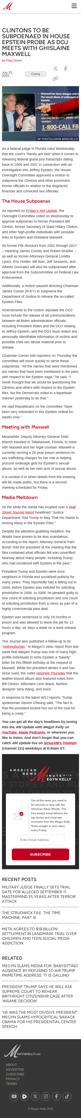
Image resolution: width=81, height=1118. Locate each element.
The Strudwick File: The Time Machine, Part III (31, 915)
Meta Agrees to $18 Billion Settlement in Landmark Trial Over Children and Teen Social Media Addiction (39, 936)
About (11, 1065)
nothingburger (14, 647)
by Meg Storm (12, 60)
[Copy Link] (55, 79)
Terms (11, 1083)
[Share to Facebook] (65, 69)
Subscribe (15, 1074)
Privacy (13, 1079)
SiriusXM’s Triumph (60, 743)
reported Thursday (50, 673)
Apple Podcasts (31, 732)
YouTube (9, 732)
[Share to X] (55, 69)
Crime (35, 74)
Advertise (15, 1069)
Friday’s (41, 211)
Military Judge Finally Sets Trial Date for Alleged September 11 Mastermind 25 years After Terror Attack (39, 894)
